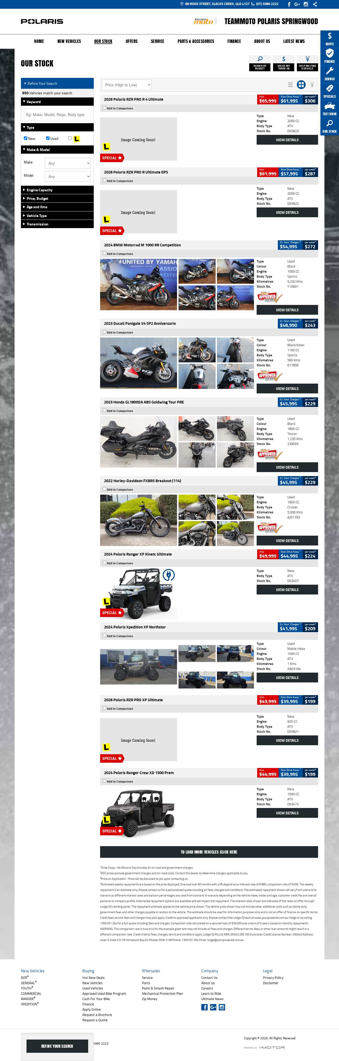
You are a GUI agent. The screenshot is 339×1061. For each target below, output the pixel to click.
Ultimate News (212, 998)
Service (157, 41)
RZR (25, 977)
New (31, 138)
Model (28, 175)
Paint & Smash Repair (158, 988)
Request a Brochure (97, 1014)
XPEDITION (30, 1004)
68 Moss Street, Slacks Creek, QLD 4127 (217, 3)
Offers (131, 41)
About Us (262, 41)
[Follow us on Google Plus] (298, 4)
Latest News (294, 41)
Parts (146, 982)
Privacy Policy (273, 977)
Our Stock (103, 41)
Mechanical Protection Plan (162, 993)
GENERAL (29, 982)
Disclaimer (271, 982)
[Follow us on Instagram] (307, 4)
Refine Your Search (40, 83)
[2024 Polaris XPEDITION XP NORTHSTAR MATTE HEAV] (177, 666)
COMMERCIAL (31, 993)
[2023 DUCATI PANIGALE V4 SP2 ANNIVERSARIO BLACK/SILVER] (177, 363)
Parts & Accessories (196, 41)
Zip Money (149, 998)
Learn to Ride (211, 993)
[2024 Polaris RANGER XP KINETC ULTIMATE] (177, 594)
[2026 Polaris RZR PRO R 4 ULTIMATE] (177, 139)
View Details (287, 140)
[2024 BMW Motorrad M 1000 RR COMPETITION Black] (177, 284)
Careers (207, 988)
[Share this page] (313, 4)
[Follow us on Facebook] (289, 4)
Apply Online (91, 1009)
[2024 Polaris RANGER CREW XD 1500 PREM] (177, 812)
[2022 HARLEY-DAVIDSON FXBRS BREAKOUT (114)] (177, 520)
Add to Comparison (120, 108)
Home (39, 41)
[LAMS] (79, 138)
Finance (234, 41)
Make (28, 162)
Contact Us (209, 977)
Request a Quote (95, 1020)
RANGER (28, 998)
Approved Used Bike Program (104, 993)
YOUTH (27, 988)
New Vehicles (69, 41)
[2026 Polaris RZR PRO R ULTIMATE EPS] (177, 211)
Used (54, 138)
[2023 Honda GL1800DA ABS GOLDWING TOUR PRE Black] (177, 442)
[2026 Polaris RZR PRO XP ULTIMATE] (177, 739)
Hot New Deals (93, 977)
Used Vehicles (92, 988)
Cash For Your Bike (96, 998)
